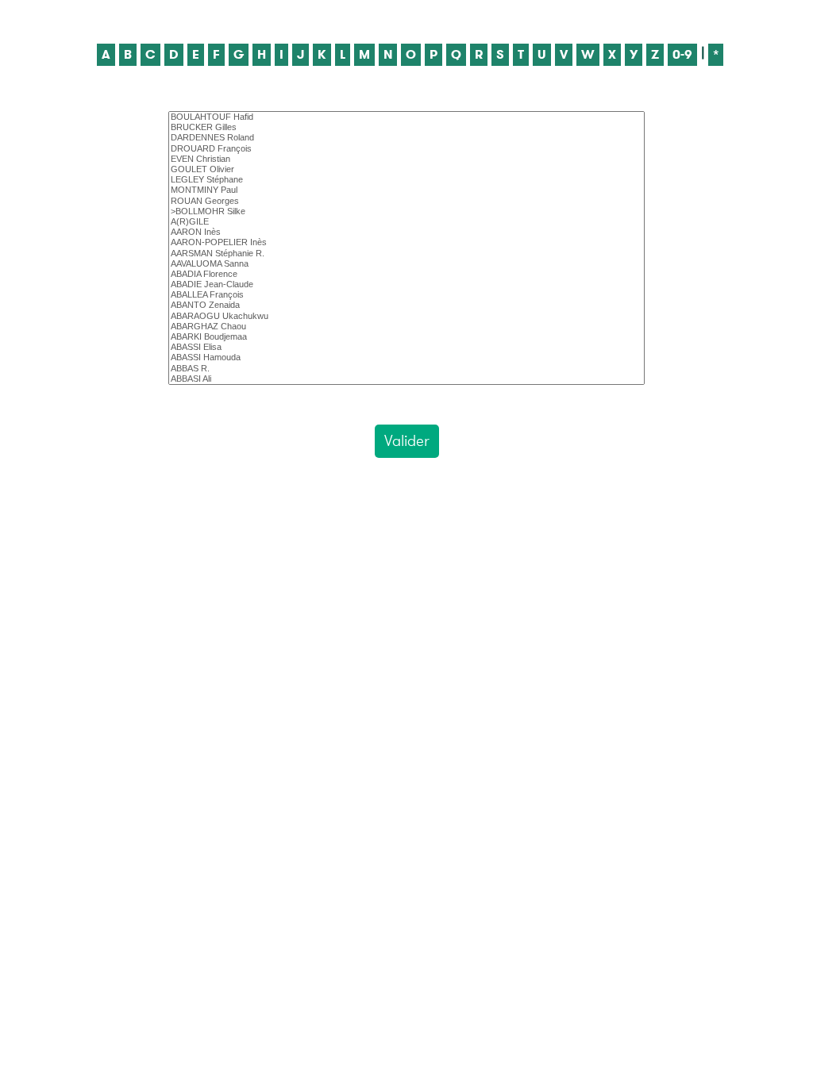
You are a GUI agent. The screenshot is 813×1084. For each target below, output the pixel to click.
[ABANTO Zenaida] (406, 305)
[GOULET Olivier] (406, 169)
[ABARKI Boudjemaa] (406, 337)
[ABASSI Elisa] (406, 347)
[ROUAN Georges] (406, 201)
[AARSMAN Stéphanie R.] (406, 253)
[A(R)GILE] (406, 222)
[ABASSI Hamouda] (406, 357)
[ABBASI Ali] (406, 379)
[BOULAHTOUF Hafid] (406, 117)
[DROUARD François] (406, 149)
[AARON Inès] (406, 232)
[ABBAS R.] (406, 368)
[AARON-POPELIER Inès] (406, 242)
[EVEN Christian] (406, 159)
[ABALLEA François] (406, 295)
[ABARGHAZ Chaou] (406, 326)
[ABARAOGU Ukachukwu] (406, 316)
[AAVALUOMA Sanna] (406, 264)
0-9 (682, 54)
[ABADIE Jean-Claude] (406, 284)
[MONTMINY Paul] (406, 190)
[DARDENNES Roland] (406, 138)
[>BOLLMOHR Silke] (406, 211)
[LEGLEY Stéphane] (406, 180)
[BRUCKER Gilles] (406, 127)
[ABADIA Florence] (406, 274)
